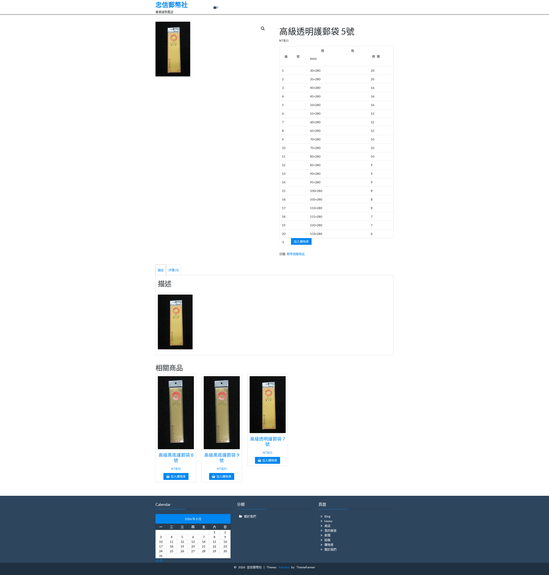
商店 (327, 526)
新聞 (327, 535)
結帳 (327, 540)
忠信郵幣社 (171, 4)
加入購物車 (301, 241)
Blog (327, 516)
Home (328, 521)
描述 (161, 270)
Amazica (285, 567)
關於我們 (250, 516)
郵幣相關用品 (296, 254)
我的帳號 (330, 530)
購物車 (328, 544)
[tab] (160, 270)
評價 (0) (174, 270)
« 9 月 (159, 560)
